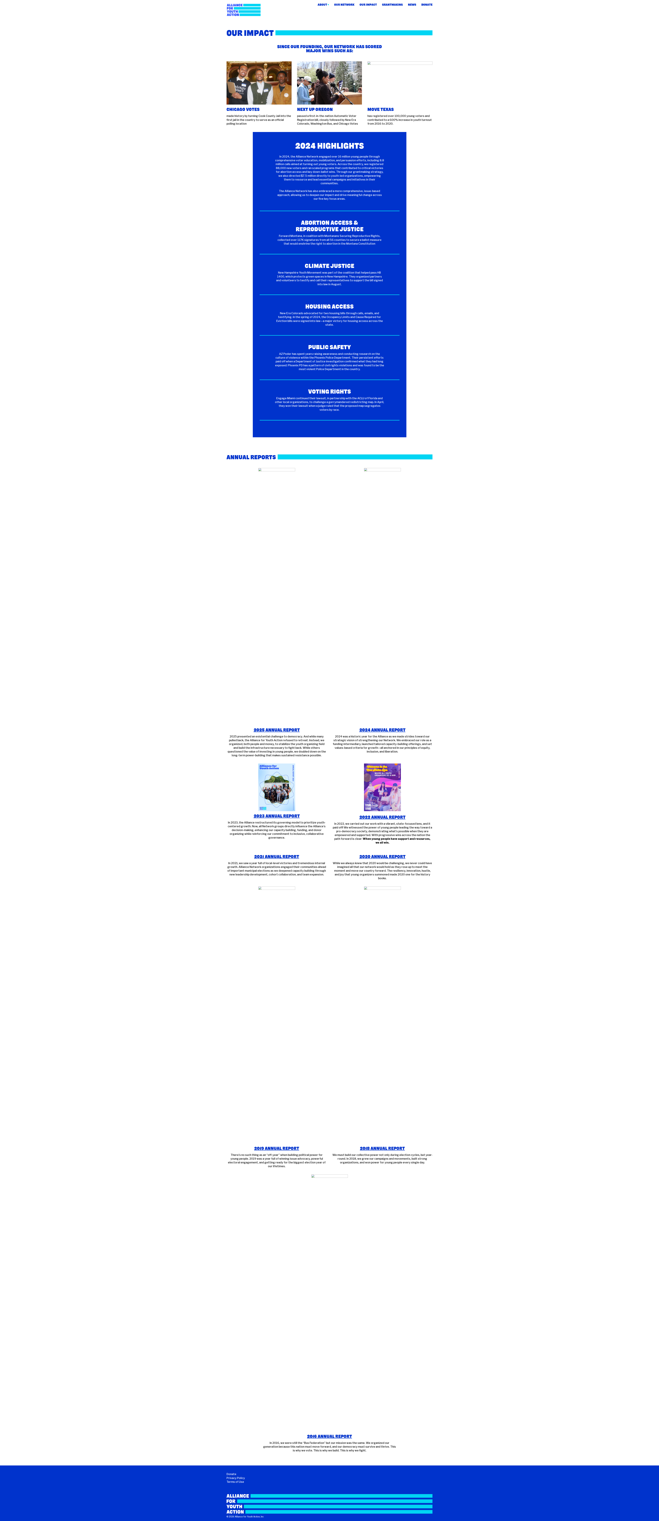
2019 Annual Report (276, 1148)
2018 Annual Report (382, 1148)
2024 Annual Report (382, 730)
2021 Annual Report (276, 857)
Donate (426, 4)
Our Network (344, 4)
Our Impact (368, 4)
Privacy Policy (236, 1478)
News (412, 4)
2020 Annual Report (382, 857)
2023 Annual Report (277, 816)
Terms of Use (235, 1481)
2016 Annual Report (329, 1436)
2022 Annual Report (382, 817)
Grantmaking (392, 4)
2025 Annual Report (277, 730)
